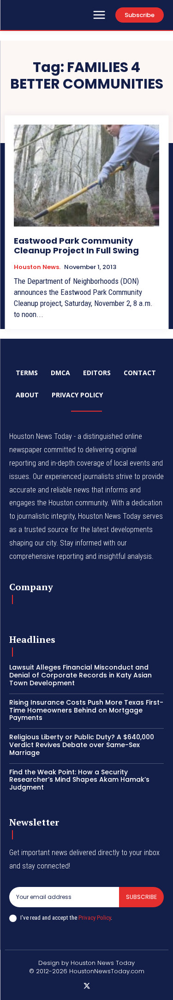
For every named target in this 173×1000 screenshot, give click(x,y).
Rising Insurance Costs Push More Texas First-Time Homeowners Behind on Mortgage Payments (86, 710)
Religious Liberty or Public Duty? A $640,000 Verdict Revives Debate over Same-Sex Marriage (81, 744)
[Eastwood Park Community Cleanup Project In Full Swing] (86, 176)
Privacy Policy (94, 917)
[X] (86, 986)
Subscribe (141, 897)
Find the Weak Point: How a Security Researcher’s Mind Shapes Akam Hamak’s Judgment (79, 779)
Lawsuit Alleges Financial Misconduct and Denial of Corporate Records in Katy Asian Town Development (80, 675)
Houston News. (37, 267)
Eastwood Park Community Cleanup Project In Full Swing (76, 246)
